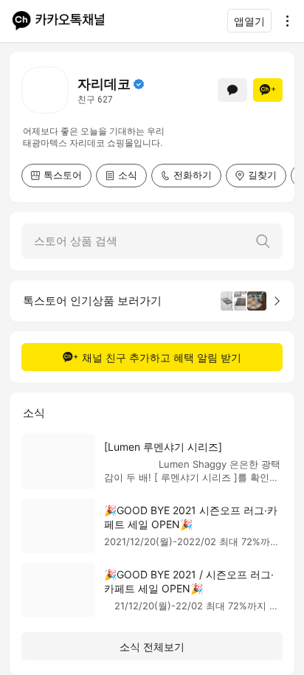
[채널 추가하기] (268, 90)
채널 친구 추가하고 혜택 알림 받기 (161, 357)
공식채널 (139, 84)
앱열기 (249, 21)
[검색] (262, 241)
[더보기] (283, 21)
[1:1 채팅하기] (232, 90)
